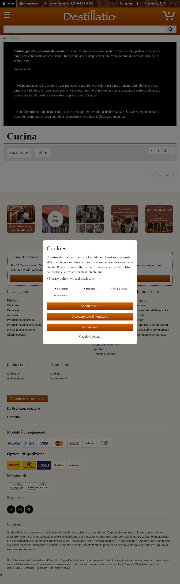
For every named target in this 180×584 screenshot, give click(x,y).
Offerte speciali (16, 334)
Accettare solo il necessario (90, 316)
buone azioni (58, 378)
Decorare (13, 310)
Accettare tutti (90, 306)
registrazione (15, 378)
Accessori (13, 315)
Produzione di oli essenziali (24, 325)
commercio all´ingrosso (152, 334)
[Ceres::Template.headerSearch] (170, 29)
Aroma (141, 305)
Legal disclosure (83, 278)
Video (140, 320)
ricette (141, 315)
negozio (142, 300)
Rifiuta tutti (90, 327)
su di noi (55, 373)
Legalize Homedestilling (152, 325)
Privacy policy (59, 278)
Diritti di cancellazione (23, 408)
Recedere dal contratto (27, 398)
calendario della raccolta (152, 310)
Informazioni (148, 291)
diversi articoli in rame (21, 329)
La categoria (17, 291)
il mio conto (17, 364)
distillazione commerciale (153, 329)
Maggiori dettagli (90, 336)
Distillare (12, 300)
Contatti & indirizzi (105, 354)
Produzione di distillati (21, 320)
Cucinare (13, 305)
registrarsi (13, 373)
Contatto (13, 417)
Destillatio (59, 364)
